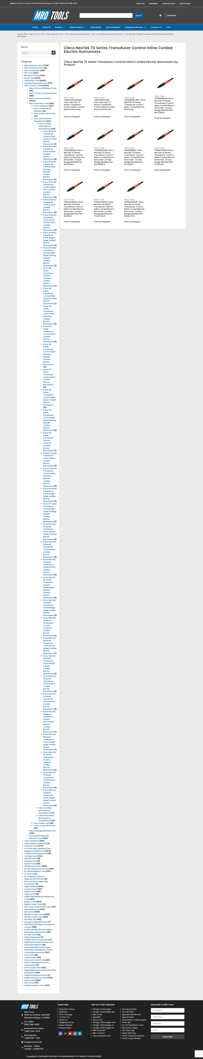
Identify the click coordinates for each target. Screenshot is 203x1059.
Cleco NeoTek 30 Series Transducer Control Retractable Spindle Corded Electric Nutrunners (49, 587)
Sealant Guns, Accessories (36, 940)
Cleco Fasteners (31, 841)
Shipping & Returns (134, 27)
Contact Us (156, 27)
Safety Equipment (32, 937)
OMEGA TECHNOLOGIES (90, 1056)
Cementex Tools (31, 80)
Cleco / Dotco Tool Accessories (43, 93)
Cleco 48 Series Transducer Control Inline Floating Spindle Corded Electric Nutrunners (49, 354)
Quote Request (113, 27)
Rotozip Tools (30, 935)
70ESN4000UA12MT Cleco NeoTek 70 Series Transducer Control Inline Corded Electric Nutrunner (74, 105)
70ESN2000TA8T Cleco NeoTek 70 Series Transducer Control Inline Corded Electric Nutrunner (104, 105)
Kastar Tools (29, 891)
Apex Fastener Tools (33, 65)
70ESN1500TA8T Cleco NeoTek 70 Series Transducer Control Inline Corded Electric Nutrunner (134, 105)
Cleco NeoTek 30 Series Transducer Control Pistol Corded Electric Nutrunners (49, 567)
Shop (26, 34)
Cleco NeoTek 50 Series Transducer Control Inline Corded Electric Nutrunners (49, 684)
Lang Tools (29, 894)
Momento (28, 912)
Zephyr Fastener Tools (34, 985)
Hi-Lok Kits (29, 874)
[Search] (54, 53)
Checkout (171, 15)
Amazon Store (168, 3)
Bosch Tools (29, 78)
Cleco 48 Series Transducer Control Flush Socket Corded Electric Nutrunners (50, 296)
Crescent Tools (31, 846)
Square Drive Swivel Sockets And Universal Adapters (38, 943)
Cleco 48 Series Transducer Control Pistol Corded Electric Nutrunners (49, 377)
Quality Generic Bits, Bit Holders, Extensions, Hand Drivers (38, 930)
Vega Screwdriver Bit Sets (35, 975)
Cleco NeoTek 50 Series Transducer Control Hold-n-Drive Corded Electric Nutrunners (49, 665)
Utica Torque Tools (32, 967)
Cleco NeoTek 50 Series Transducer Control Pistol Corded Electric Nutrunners (49, 701)
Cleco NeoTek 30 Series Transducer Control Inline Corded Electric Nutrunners (49, 549)
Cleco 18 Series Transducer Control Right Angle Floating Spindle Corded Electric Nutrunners (49, 257)
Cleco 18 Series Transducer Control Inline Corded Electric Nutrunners (49, 152)
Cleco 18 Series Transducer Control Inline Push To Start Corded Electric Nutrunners (49, 189)
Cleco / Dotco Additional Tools (42, 88)
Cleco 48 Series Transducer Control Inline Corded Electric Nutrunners (49, 334)
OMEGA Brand (76, 27)
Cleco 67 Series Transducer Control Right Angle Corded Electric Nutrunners (50, 494)
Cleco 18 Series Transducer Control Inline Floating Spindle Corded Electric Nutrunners (49, 171)
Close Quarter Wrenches (35, 843)
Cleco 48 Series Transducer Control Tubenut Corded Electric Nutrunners (48, 442)
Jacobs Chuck (30, 889)
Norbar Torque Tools (33, 917)
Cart (168, 27)
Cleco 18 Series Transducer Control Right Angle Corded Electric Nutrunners (49, 239)
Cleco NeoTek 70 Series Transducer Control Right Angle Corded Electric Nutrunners (49, 798)
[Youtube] (70, 1033)
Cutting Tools (30, 856)
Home (35, 27)
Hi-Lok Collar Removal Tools (36, 869)
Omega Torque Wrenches (35, 922)
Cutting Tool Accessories (35, 853)
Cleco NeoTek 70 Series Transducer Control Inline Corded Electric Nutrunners (49, 780)
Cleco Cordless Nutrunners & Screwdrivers (45, 810)
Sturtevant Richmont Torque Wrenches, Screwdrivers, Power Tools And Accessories (38, 950)
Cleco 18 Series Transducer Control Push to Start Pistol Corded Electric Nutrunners (49, 222)
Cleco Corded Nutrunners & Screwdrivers (107, 34)
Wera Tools (29, 980)
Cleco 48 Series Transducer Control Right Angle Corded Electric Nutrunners (49, 397)
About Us (140, 3)
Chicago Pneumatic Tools (35, 83)
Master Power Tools (33, 904)
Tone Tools (29, 955)
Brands (58, 27)
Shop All (46, 27)
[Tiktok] (75, 1033)
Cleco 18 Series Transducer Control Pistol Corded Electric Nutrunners (49, 206)
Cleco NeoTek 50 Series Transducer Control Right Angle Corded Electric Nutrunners (49, 742)
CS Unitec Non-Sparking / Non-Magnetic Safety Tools (38, 849)
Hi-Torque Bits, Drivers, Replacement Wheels (34, 877)
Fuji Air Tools (29, 864)
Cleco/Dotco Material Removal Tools (39, 837)
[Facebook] (60, 1033)
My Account (185, 3)
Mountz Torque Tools (33, 914)
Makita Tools (30, 902)
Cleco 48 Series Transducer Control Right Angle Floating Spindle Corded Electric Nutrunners (49, 420)
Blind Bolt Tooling (32, 75)
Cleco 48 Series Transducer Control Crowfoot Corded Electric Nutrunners (48, 277)
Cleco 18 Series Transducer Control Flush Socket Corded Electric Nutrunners (50, 137)
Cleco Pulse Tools (41, 823)
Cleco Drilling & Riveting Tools (42, 831)
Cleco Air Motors (41, 106)
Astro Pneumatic (31, 70)
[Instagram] (65, 1033)
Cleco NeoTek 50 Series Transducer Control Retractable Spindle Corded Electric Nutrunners (49, 721)
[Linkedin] (80, 1033)
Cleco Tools (69, 98)
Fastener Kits (30, 861)
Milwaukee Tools (31, 909)
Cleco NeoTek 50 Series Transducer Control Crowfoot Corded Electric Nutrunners (49, 627)
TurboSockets (30, 957)
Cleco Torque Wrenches (44, 825)
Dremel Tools (30, 858)
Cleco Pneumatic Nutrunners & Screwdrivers (46, 818)
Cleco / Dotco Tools (37, 34)
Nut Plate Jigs (30, 919)
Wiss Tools (29, 983)
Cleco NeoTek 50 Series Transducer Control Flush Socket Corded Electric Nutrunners (50, 646)
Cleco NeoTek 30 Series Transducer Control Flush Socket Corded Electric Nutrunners (50, 532)
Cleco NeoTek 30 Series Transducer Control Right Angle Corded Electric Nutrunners (49, 608)
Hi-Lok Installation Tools (35, 871)
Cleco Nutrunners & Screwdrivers (77, 34)
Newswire (153, 3)
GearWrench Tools (32, 866)
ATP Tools (28, 73)
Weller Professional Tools (35, 978)
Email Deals (95, 27)
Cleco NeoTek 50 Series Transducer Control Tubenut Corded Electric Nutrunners (49, 761)
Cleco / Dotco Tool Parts (40, 98)
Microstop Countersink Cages (37, 907)
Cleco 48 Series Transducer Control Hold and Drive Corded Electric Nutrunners (48, 315)
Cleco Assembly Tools (55, 34)
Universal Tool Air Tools (34, 960)
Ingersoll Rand (30, 886)
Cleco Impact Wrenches (44, 113)
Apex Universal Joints (33, 68)
